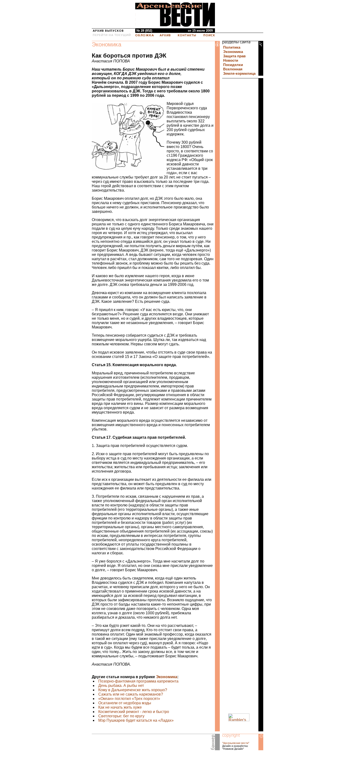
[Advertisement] (148, 743)
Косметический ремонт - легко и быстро (133, 712)
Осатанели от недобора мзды (124, 703)
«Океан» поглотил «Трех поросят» (129, 699)
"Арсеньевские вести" (235, 743)
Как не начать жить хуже (120, 707)
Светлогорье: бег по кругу (121, 716)
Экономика (106, 44)
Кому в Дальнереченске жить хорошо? (132, 690)
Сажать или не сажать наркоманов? (130, 694)
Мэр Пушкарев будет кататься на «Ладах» (136, 720)
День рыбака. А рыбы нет (121, 685)
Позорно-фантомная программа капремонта (138, 681)
